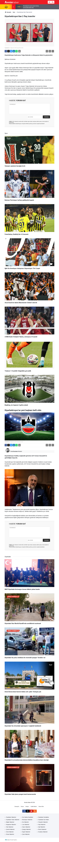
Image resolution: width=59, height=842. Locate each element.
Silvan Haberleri (10, 834)
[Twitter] (8, 51)
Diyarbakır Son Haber (43, 819)
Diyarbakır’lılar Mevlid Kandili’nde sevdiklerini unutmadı (31, 6)
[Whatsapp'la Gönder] (16, 51)
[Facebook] (6, 51)
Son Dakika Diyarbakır (27, 817)
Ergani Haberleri (26, 832)
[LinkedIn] (14, 51)
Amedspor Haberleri (27, 819)
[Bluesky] (11, 51)
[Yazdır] (19, 51)
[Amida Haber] (12, 2)
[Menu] (49, 2)
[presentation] (10, 7)
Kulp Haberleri (41, 824)
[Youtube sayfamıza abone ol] (31, 811)
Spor (14, 12)
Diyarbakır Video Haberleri (12, 819)
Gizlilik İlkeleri (34, 806)
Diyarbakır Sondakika (43, 817)
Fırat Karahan (14, 451)
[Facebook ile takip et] (24, 811)
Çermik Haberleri (10, 829)
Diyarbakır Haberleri (11, 817)
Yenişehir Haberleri (43, 822)
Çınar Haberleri (26, 834)
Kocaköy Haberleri (42, 832)
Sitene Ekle (41, 806)
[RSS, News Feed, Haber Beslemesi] (35, 811)
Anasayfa (8, 12)
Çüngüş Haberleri (26, 829)
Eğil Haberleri (41, 827)
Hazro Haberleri (26, 827)
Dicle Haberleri (10, 832)
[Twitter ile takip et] (27, 811)
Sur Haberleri (25, 822)
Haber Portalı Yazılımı (12, 839)
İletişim (27, 806)
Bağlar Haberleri (10, 822)
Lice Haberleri (25, 824)
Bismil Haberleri (42, 829)
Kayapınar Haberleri (11, 824)
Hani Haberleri (9, 827)
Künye (22, 806)
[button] (47, 51)
